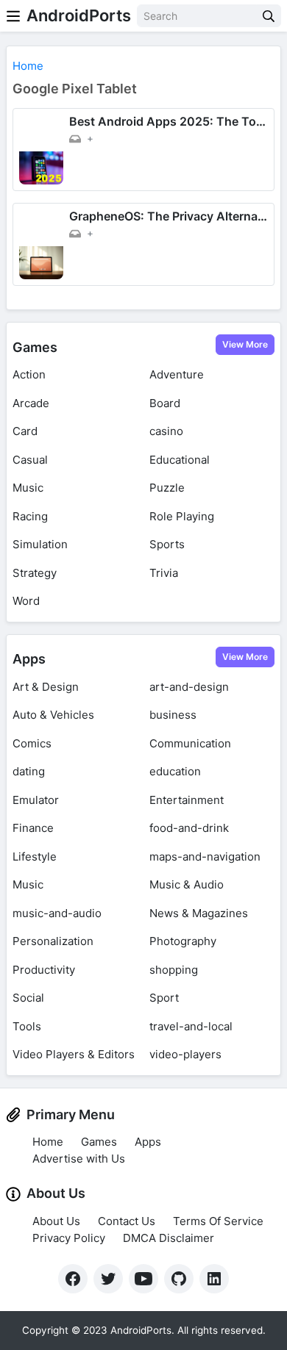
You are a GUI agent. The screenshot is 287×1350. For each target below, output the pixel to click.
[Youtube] (143, 1278)
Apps (29, 659)
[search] (268, 15)
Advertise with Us (78, 1159)
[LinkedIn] (214, 1278)
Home (47, 1142)
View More (245, 344)
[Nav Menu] (13, 16)
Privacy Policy (68, 1238)
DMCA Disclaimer (168, 1238)
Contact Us (126, 1221)
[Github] (179, 1278)
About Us (56, 1221)
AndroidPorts (78, 15)
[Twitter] (108, 1278)
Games (35, 347)
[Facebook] (73, 1278)
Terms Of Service (218, 1221)
